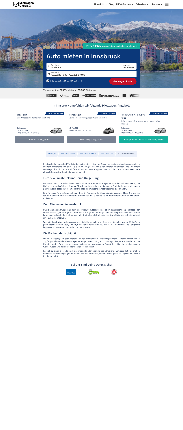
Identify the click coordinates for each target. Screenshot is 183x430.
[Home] (23, 4)
